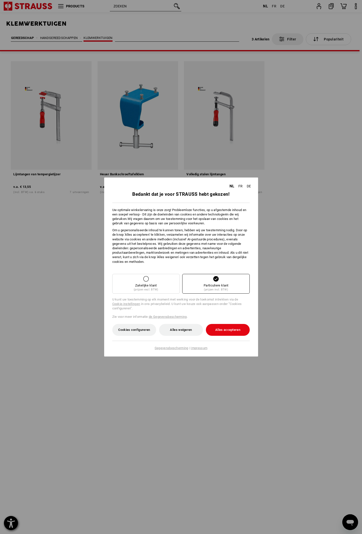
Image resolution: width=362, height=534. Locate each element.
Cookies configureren (134, 330)
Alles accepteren (227, 330)
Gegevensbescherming (171, 348)
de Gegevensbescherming (168, 317)
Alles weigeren (181, 330)
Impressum (199, 348)
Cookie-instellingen (126, 304)
